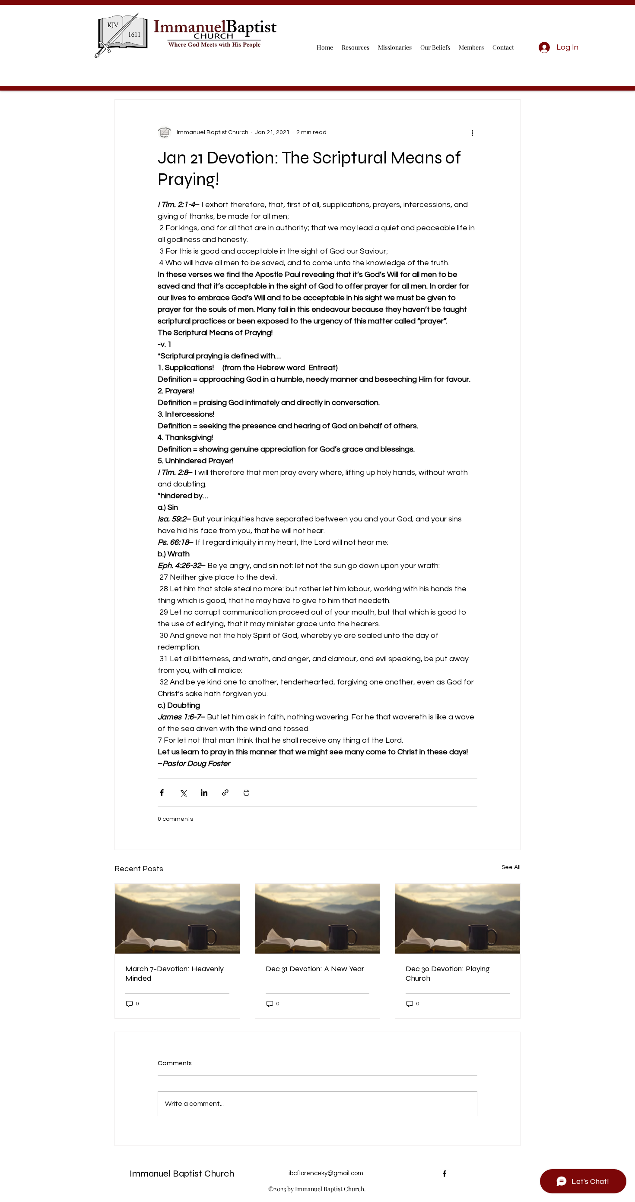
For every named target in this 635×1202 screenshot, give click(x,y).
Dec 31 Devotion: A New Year (315, 968)
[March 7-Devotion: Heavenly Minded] (177, 919)
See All (511, 867)
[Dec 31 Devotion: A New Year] (317, 919)
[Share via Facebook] (162, 792)
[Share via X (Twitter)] (183, 792)
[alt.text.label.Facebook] (444, 1173)
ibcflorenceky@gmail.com (326, 1173)
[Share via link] (225, 792)
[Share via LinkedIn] (204, 792)
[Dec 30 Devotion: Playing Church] (457, 919)
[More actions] (472, 132)
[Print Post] (246, 792)
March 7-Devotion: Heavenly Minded (174, 973)
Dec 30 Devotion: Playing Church (448, 973)
